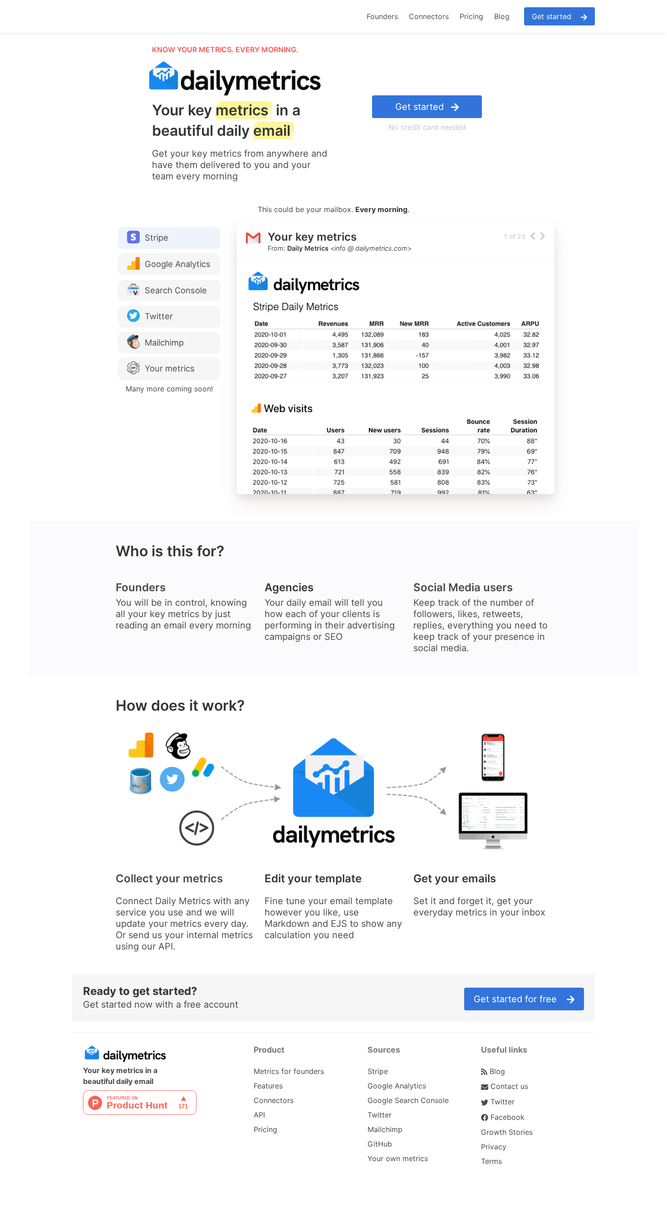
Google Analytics (397, 1085)
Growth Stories (507, 1132)
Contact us (508, 1086)
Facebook (506, 1117)
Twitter (380, 1114)
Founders (382, 16)
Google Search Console (408, 1100)
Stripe (378, 1071)
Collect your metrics (169, 878)
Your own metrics (398, 1158)
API (259, 1114)
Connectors (429, 16)
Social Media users (463, 587)
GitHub (380, 1143)
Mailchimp (385, 1129)
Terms (491, 1161)
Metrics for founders (289, 1071)
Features (268, 1085)
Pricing (471, 16)
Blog (502, 16)
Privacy (493, 1146)
